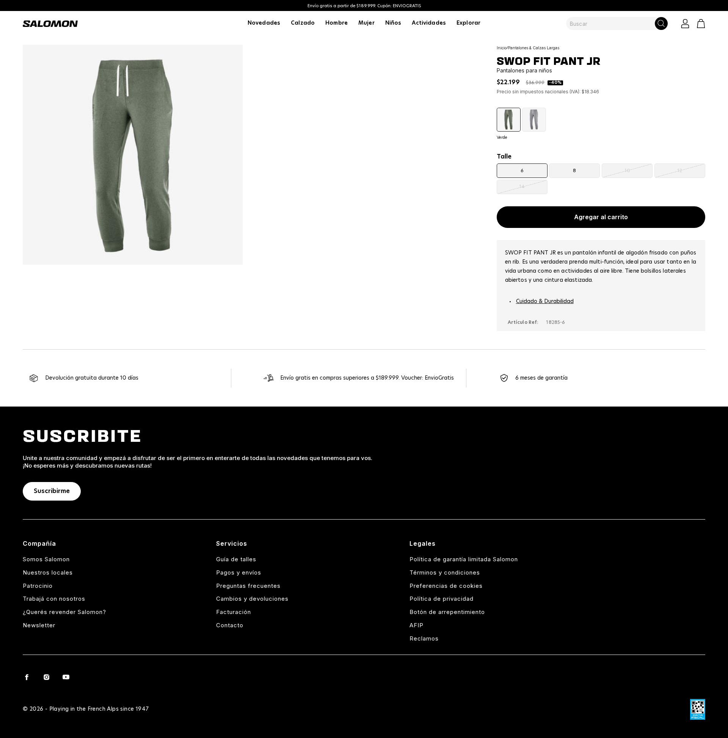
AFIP (417, 625)
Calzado (303, 23)
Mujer (366, 23)
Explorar (468, 23)
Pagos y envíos (238, 572)
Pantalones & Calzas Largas (533, 48)
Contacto (229, 625)
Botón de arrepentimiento (447, 612)
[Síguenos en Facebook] (26, 677)
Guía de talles (236, 559)
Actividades (429, 23)
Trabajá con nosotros (54, 598)
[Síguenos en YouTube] (66, 677)
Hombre (336, 23)
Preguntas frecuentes (248, 585)
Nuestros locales (48, 572)
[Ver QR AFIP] (697, 709)
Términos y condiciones (445, 572)
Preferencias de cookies (446, 585)
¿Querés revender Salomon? (64, 612)
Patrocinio (38, 585)
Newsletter (39, 625)
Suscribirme (52, 491)
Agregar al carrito (601, 217)
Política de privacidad (442, 598)
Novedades (264, 23)
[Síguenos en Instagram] (46, 677)
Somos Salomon (46, 559)
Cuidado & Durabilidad (545, 301)
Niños (393, 23)
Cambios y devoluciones (252, 598)
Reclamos (424, 638)
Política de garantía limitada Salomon (464, 559)
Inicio (502, 48)
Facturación (233, 612)
